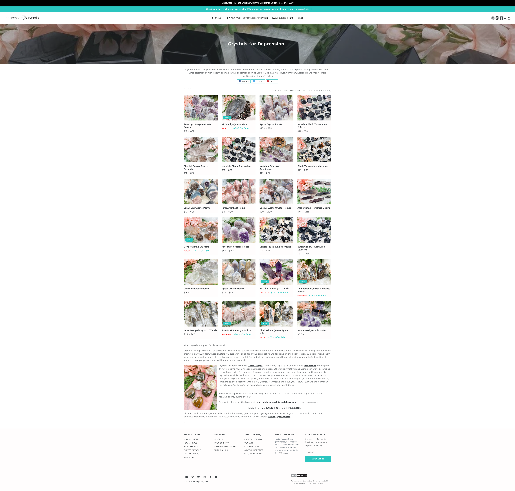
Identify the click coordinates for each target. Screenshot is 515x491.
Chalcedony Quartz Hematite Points (313, 290)
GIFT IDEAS (189, 457)
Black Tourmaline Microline (312, 166)
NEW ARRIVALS (190, 443)
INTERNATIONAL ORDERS (225, 446)
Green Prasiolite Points (196, 288)
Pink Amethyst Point (233, 207)
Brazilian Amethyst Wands (274, 288)
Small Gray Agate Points (197, 207)
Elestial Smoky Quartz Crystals (196, 167)
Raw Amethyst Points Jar (311, 330)
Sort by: (277, 91)
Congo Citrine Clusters (196, 246)
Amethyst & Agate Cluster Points (198, 126)
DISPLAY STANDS (191, 454)
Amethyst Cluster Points (235, 246)
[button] (505, 17)
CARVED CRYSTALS (192, 450)
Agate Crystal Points (271, 124)
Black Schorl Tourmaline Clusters (311, 248)
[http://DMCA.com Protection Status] (299, 476)
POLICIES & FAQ (221, 443)
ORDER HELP (220, 439)
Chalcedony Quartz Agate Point (274, 332)
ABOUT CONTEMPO (253, 439)
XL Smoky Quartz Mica (234, 124)
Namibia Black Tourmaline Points (312, 126)
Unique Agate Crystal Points (275, 207)
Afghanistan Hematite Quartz (313, 207)
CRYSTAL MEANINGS (253, 454)
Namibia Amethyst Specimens (270, 167)
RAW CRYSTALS (191, 446)
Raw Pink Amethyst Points (236, 330)
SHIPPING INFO (221, 450)
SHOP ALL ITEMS (191, 439)
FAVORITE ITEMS (251, 446)
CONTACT (248, 443)
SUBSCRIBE (318, 459)
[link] (257, 3)
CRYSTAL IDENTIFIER (253, 450)
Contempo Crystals (199, 482)
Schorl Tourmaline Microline (275, 246)
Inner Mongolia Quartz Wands (200, 330)
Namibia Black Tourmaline (236, 166)
